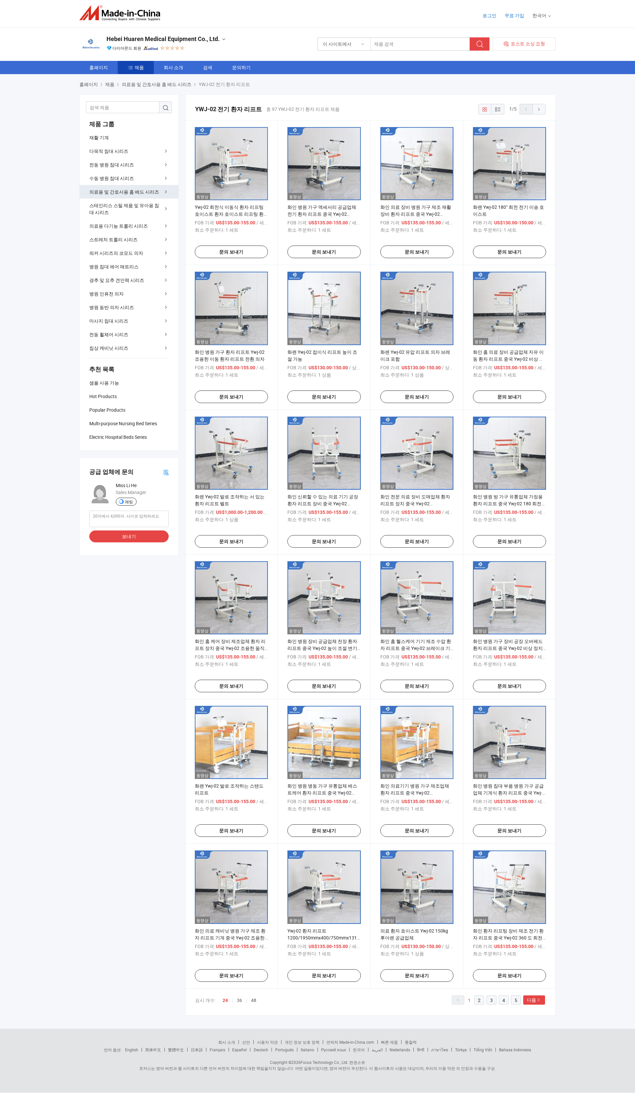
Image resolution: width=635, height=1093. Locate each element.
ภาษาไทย (439, 1049)
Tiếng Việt (483, 1049)
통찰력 (411, 1042)
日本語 (197, 1049)
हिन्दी (420, 1049)
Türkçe (461, 1049)
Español (239, 1049)
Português (284, 1049)
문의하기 (241, 67)
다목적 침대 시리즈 (108, 151)
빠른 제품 (389, 1042)
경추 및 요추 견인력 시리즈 (116, 280)
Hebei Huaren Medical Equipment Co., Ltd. (163, 38)
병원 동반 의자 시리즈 (111, 307)
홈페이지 (98, 67)
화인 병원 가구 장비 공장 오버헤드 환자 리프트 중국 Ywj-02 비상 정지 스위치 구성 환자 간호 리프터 (508, 648)
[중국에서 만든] (121, 13)
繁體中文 (176, 1049)
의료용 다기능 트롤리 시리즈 (118, 226)
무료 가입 (514, 15)
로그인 (489, 15)
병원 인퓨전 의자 (106, 294)
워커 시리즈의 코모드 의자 (116, 253)
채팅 (129, 501)
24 (225, 1000)
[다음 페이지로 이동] (539, 109)
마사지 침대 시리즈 (108, 321)
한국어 (359, 1049)
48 (253, 1000)
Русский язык (333, 1049)
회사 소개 (173, 67)
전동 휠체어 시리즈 (108, 334)
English (131, 1049)
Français (217, 1049)
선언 (246, 1042)
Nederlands (400, 1049)
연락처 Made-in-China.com (350, 1042)
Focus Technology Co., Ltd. (324, 1062)
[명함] (166, 472)
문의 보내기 (231, 251)
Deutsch (261, 1049)
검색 (207, 67)
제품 (139, 67)
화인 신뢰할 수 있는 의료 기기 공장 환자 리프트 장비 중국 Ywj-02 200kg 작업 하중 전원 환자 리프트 (322, 503)
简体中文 (153, 1049)
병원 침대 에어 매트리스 (114, 266)
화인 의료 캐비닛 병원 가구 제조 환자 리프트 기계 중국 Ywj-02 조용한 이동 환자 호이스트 (230, 938)
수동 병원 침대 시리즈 (111, 178)
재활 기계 (99, 137)
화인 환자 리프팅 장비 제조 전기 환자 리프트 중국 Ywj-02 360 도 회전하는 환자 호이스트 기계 (508, 938)
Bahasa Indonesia (515, 1049)
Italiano (307, 1049)
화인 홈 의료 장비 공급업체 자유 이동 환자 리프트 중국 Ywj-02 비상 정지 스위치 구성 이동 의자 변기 (508, 359)
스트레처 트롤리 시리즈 (113, 239)
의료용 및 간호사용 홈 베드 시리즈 (124, 192)
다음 (531, 1000)
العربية (377, 1049)
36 (239, 1000)
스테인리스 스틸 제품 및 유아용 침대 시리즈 (124, 208)
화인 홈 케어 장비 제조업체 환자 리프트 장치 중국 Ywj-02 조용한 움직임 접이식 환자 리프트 (230, 648)
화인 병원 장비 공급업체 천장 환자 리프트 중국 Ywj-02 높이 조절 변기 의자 (322, 648)
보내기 (129, 536)
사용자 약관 (267, 1042)
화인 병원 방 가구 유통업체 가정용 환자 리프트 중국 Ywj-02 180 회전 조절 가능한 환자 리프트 (508, 503)
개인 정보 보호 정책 (302, 1042)
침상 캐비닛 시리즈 (108, 348)
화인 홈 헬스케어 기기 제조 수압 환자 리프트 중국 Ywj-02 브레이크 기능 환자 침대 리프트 (415, 648)
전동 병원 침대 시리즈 (111, 164)
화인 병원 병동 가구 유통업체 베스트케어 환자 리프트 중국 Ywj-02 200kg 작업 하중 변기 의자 (322, 793)
